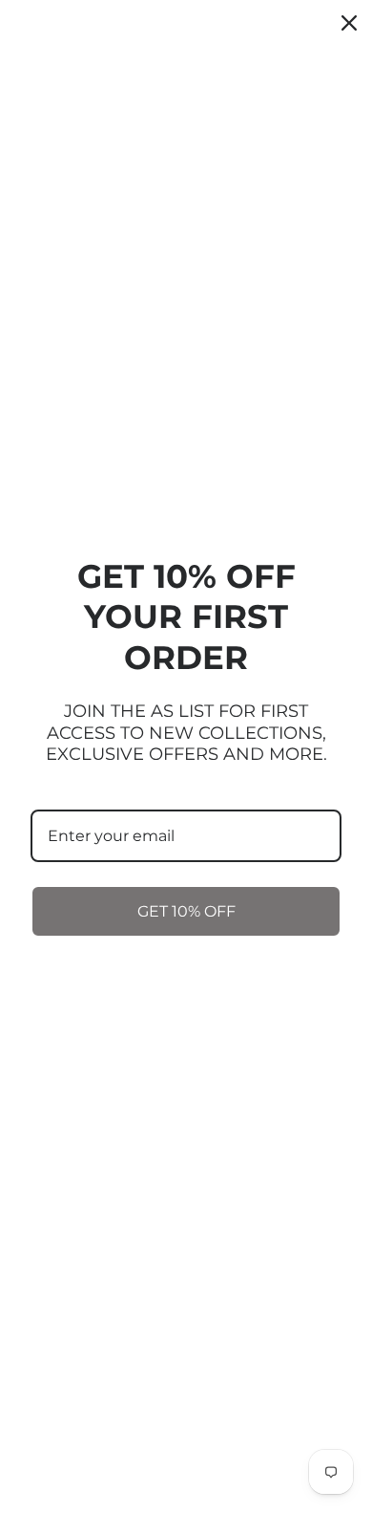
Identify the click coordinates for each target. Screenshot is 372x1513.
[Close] (349, 23)
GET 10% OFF (186, 911)
